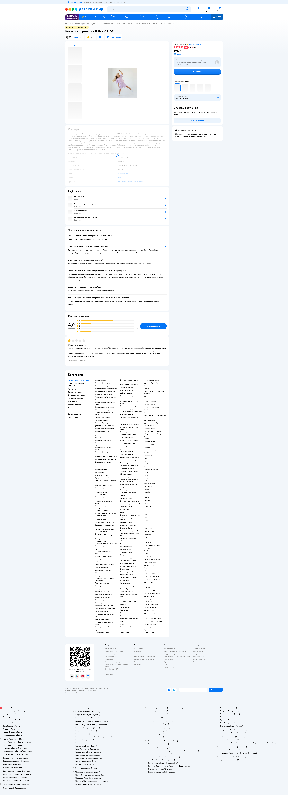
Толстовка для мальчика (103, 570)
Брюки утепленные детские (129, 586)
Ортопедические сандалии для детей (155, 416)
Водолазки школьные (102, 467)
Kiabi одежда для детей (152, 545)
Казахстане (85, 693)
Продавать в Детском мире (114, 651)
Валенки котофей (150, 401)
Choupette (148, 467)
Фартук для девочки (101, 420)
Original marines (150, 484)
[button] (217, 17)
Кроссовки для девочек (128, 477)
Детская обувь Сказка (151, 380)
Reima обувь (148, 399)
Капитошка (148, 543)
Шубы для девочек (126, 393)
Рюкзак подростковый (152, 593)
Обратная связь (110, 672)
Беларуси (94, 693)
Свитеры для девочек (127, 399)
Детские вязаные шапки (152, 618)
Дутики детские (149, 420)
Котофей (147, 447)
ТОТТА (146, 551)
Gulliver (147, 453)
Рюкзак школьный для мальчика (105, 397)
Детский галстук (150, 613)
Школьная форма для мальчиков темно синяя (106, 453)
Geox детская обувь (126, 627)
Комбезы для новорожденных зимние (105, 502)
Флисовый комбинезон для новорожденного (104, 530)
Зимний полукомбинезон (128, 577)
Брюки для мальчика (102, 559)
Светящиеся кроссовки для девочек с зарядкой (129, 480)
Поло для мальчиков (102, 576)
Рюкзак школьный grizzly (103, 386)
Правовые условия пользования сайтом (94, 688)
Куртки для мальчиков (102, 549)
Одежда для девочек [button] (76, 392)
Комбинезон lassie (126, 522)
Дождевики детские (126, 555)
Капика (146, 472)
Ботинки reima (149, 404)
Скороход (147, 413)
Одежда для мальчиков (102, 597)
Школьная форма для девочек (105, 383)
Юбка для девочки (101, 617)
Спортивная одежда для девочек (131, 412)
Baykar (146, 537)
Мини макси (148, 529)
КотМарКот (148, 557)
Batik (146, 512)
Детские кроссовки (126, 613)
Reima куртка (124, 541)
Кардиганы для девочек (103, 630)
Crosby (146, 520)
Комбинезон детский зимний (130, 504)
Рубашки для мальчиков (103, 573)
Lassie (146, 464)
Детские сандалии (150, 396)
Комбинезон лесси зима (128, 538)
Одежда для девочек (126, 387)
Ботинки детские (150, 428)
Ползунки (123, 512)
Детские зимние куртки (128, 566)
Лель (146, 509)
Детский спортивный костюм (130, 515)
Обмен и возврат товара (113, 654)
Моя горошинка (100, 539)
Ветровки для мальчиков (103, 556)
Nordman (123, 604)
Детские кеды (149, 444)
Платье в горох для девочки (129, 463)
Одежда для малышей (102, 478)
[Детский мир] (84, 9)
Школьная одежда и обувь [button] (78, 380)
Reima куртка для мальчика (104, 606)
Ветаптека (196, 662)
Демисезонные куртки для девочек (129, 402)
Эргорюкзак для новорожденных (100, 498)
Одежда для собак (199, 659)
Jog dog (122, 624)
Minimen (147, 517)
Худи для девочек (126, 449)
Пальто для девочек (126, 414)
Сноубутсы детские (126, 591)
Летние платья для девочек (129, 440)
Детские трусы (149, 582)
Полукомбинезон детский (129, 531)
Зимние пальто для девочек (104, 614)
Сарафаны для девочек (102, 417)
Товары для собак (199, 654)
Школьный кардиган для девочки (103, 441)
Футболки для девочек (102, 633)
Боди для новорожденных (104, 485)
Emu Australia (149, 531)
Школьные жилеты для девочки (105, 459)
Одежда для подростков (128, 525)
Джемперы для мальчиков (103, 594)
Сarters (146, 503)
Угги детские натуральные (128, 630)
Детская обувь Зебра (151, 383)
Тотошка (147, 498)
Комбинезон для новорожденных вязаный (103, 535)
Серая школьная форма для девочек (104, 413)
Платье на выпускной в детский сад (106, 481)
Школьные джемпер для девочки (103, 448)
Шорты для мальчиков (102, 591)
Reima (146, 461)
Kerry (146, 478)
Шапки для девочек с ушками (154, 627)
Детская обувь (124, 589)
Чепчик (147, 588)
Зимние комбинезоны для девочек (104, 623)
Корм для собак (198, 656)
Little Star (147, 534)
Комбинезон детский (127, 498)
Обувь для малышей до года (104, 522)
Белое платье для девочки (128, 435)
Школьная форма (100, 380)
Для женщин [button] (73, 401)
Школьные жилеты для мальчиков (102, 432)
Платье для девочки (101, 611)
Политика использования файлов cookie (116, 665)
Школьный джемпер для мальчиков (103, 463)
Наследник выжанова (151, 469)
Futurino (147, 492)
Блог (165, 665)
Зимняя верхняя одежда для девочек (129, 418)
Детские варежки (150, 590)
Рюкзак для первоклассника (154, 599)
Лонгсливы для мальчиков (104, 600)
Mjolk (146, 514)
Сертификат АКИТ (111, 669)
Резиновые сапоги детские (129, 618)
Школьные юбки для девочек (105, 400)
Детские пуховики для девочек (130, 406)
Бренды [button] (71, 411)
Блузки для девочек (126, 451)
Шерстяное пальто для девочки (130, 460)
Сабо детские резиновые (153, 431)
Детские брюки (125, 580)
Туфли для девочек (126, 474)
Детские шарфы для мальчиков (155, 616)
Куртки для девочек (126, 454)
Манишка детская (150, 624)
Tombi (146, 410)
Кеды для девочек (126, 487)
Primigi (146, 389)
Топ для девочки (150, 585)
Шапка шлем (148, 602)
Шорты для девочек (126, 422)
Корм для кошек (198, 651)
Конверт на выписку (102, 475)
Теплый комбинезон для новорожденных (103, 519)
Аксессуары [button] (73, 417)
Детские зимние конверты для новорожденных (105, 514)
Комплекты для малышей (103, 546)
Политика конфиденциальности (116, 662)
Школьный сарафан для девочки (106, 457)
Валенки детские (125, 633)
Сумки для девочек (151, 630)
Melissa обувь (149, 426)
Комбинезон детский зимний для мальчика (105, 579)
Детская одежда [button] (74, 404)
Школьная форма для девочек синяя (105, 403)
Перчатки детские (150, 607)
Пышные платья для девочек (129, 385)
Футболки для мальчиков (103, 562)
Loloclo (147, 500)
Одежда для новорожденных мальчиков (104, 526)
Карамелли (148, 526)
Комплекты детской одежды (128, 23)
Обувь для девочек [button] (75, 398)
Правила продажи (111, 656)
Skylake (97, 445)
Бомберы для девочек (127, 443)
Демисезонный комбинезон (129, 501)
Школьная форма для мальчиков (106, 389)
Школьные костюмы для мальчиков (103, 436)
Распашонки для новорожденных (100, 489)
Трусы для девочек (150, 568)
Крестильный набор (102, 511)
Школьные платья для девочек (105, 407)
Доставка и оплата (111, 648)
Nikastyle (147, 489)
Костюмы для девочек (127, 446)
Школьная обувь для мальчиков (105, 428)
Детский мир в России (73, 693)
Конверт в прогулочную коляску (103, 507)
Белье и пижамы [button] (74, 414)
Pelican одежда (149, 495)
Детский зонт (149, 633)
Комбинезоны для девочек (129, 409)
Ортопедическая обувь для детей (129, 595)
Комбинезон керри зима (128, 558)
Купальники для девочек (152, 559)
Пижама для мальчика (102, 586)
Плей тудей (148, 455)
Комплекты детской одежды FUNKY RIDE (159, 23)
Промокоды (109, 659)
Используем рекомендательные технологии (80, 691)
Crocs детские (124, 610)
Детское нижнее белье (152, 579)
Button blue (148, 481)
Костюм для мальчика (102, 567)
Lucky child (148, 540)
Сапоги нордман (125, 599)
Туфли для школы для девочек (105, 426)
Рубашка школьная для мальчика (106, 410)
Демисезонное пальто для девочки (129, 381)
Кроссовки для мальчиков (129, 471)
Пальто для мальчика (102, 583)
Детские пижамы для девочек (130, 396)
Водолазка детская (126, 552)
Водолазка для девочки (127, 468)
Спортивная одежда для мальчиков (103, 552)
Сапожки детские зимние (153, 386)
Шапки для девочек (151, 604)
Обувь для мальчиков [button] (76, 395)
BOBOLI (147, 554)
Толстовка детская (126, 547)
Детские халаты (149, 573)
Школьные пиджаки (101, 469)
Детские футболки (126, 528)
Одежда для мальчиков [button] (77, 389)
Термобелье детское (127, 563)
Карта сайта (109, 674)
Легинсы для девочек (127, 390)
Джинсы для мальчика (102, 603)
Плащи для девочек (126, 544)
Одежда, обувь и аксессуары (85, 23)
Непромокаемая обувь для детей (153, 435)
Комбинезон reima (126, 507)
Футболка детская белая (128, 572)
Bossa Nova (148, 506)
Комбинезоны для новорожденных (101, 493)
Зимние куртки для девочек (129, 424)
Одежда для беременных (128, 493)
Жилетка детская (125, 549)
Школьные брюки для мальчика (105, 391)
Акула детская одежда (151, 450)
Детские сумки (149, 610)
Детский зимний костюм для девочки (130, 428)
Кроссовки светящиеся (128, 602)
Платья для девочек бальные (104, 627)
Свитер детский (125, 583)
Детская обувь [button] (73, 408)
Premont (147, 523)
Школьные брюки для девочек (105, 423)
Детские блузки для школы (104, 394)
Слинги (122, 495)
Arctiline (147, 548)
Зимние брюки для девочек (129, 466)
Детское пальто (125, 569)
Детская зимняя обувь (152, 423)
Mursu (146, 439)
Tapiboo (122, 621)
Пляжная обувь (149, 441)
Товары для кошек (199, 648)
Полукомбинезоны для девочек (131, 457)
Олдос (146, 458)
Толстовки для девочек (102, 620)
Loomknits (148, 486)
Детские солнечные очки (153, 621)
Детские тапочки (125, 616)
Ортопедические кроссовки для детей (154, 392)
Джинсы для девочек (127, 432)
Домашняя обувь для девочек (130, 484)
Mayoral (147, 475)
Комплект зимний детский (129, 561)
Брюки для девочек (126, 437)
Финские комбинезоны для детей (129, 534)
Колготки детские (150, 562)
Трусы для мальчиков (151, 576)
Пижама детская (149, 571)
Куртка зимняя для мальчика (104, 564)
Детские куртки (125, 509)
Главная (68, 23)
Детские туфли (125, 490)
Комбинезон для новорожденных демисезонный (106, 542)
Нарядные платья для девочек (105, 608)
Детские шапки (149, 596)
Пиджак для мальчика (127, 575)
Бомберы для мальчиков (103, 589)
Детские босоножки (151, 407)
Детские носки (149, 565)
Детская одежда (106, 23)
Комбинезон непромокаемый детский (130, 519)
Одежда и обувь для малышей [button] (76, 384)
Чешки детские (125, 607)
